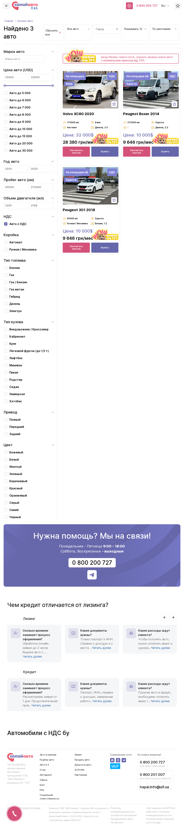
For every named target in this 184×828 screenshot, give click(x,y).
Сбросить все (51, 32)
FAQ (42, 790)
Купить (105, 151)
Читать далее (32, 656)
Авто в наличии (48, 754)
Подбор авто (47, 759)
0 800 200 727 (147, 5)
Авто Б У (44, 764)
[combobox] (78, 32)
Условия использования (124, 815)
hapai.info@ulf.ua (154, 787)
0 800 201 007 (152, 774)
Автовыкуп (46, 775)
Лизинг (78, 754)
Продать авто (82, 759)
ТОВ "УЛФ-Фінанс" (69, 808)
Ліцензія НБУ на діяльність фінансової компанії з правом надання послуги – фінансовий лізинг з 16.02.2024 (79, 812)
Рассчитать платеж (76, 151)
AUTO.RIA (79, 769)
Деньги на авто (83, 764)
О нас (43, 769)
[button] (114, 90)
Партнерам (81, 775)
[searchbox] (24, 59)
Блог (42, 785)
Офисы (43, 780)
